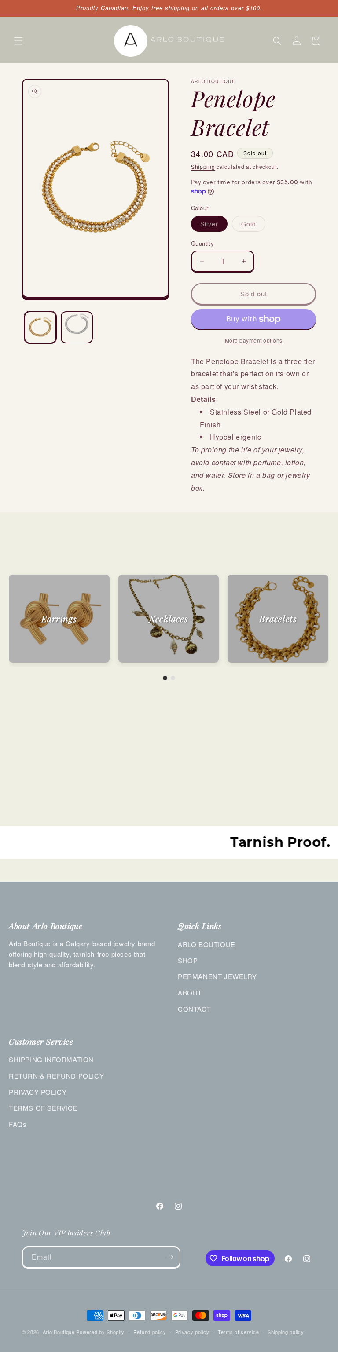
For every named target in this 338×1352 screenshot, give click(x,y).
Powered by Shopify (100, 1331)
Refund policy (149, 1331)
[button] (18, 41)
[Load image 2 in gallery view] (77, 327)
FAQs (17, 1124)
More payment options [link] (254, 340)
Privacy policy (192, 1331)
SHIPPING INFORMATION (51, 1059)
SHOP (188, 960)
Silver (214, 225)
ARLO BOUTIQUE (206, 944)
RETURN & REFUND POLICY (56, 1075)
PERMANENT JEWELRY (217, 976)
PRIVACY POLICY (37, 1092)
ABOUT (190, 992)
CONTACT (194, 1008)
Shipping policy (286, 1331)
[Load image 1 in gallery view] (40, 327)
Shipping (203, 166)
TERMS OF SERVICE (43, 1107)
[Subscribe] (170, 1257)
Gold (253, 225)
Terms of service (238, 1331)
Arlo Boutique (59, 1331)
